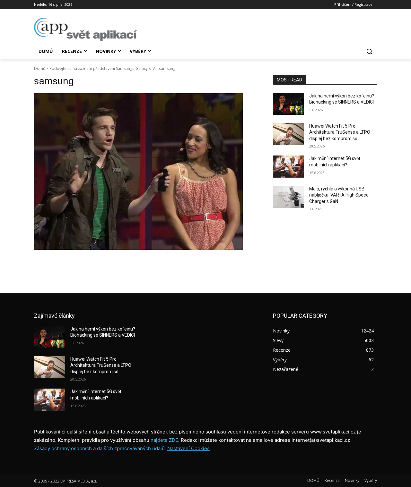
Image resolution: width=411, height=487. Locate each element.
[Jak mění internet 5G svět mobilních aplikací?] (288, 166)
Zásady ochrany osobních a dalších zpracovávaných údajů (99, 448)
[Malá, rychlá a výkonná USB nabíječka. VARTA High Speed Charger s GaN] (288, 197)
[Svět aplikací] (85, 29)
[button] (369, 51)
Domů (39, 68)
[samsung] (146, 171)
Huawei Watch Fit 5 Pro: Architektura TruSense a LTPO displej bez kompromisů (339, 132)
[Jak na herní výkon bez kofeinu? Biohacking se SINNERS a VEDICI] (288, 104)
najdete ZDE (164, 440)
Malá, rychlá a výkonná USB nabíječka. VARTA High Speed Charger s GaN (339, 195)
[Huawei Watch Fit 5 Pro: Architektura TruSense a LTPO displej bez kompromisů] (288, 134)
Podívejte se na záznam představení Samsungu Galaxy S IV (102, 68)
